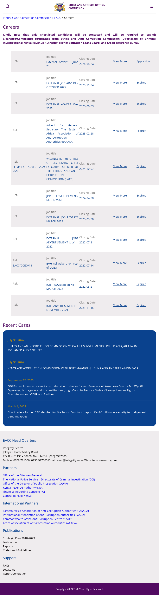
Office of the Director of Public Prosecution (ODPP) (35, 483)
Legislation (10, 542)
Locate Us (9, 569)
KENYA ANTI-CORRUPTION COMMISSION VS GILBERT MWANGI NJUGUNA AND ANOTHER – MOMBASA (73, 368)
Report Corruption (15, 573)
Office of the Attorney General (22, 475)
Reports (8, 546)
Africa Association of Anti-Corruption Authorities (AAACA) (40, 523)
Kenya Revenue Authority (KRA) (23, 487)
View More (120, 61)
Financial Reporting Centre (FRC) (24, 491)
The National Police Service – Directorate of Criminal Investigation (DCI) (49, 479)
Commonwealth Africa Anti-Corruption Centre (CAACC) (38, 519)
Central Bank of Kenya (17, 496)
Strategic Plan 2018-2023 (19, 538)
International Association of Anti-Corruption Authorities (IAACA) (44, 515)
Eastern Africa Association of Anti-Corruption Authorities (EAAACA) (46, 511)
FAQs (6, 565)
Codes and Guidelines (17, 550)
